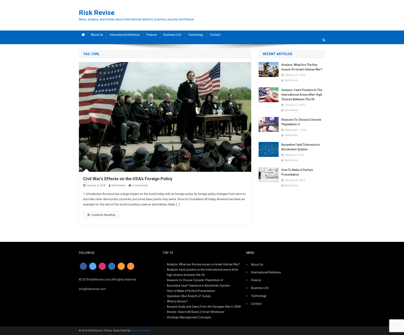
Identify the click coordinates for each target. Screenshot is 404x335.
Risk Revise (96, 13)
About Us (97, 34)
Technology (195, 34)
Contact (215, 34)
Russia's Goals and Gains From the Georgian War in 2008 (204, 306)
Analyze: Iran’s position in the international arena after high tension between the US (301, 94)
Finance (151, 34)
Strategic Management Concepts (189, 317)
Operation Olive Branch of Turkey (189, 296)
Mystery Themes (140, 330)
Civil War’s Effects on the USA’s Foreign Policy (127, 178)
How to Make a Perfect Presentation (297, 172)
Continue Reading (103, 214)
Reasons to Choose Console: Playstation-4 (301, 122)
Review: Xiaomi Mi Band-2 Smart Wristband (195, 312)
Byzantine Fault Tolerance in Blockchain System (300, 147)
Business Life (172, 34)
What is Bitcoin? (177, 301)
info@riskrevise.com (92, 289)
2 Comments (140, 185)
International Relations (125, 34)
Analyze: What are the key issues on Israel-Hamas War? (302, 67)
